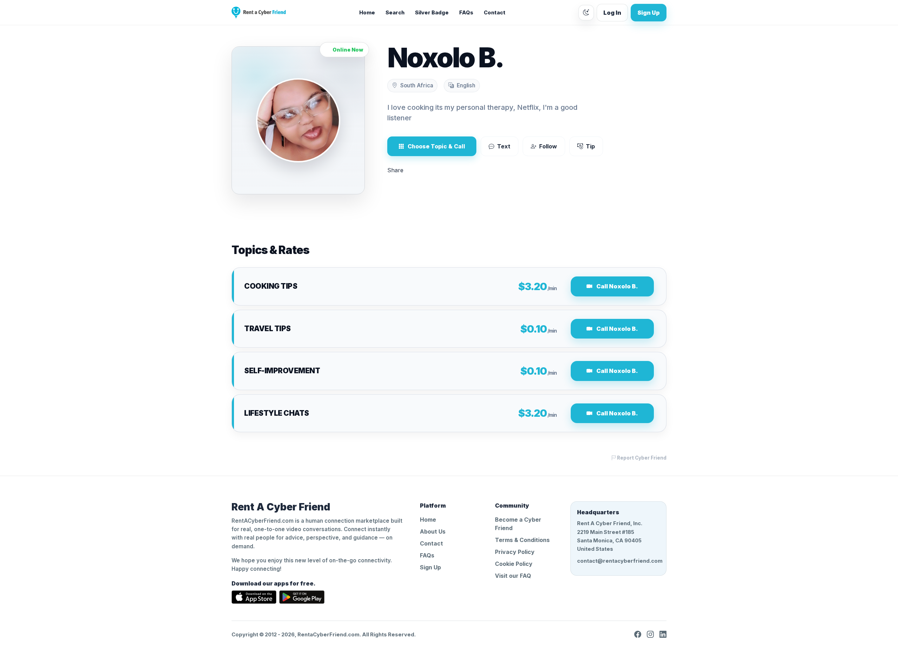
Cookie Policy (513, 563)
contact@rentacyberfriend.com (618, 561)
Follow (548, 146)
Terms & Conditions (522, 539)
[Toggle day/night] (586, 12)
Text (503, 146)
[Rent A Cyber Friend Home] (259, 13)
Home (367, 12)
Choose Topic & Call (436, 146)
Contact (494, 12)
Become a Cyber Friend (518, 523)
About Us (432, 531)
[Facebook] (637, 634)
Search (395, 12)
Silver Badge (432, 12)
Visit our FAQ (513, 575)
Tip (590, 146)
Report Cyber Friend (641, 458)
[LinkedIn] (662, 634)
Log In (612, 12)
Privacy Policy (515, 551)
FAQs (466, 12)
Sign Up (648, 12)
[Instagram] (650, 634)
